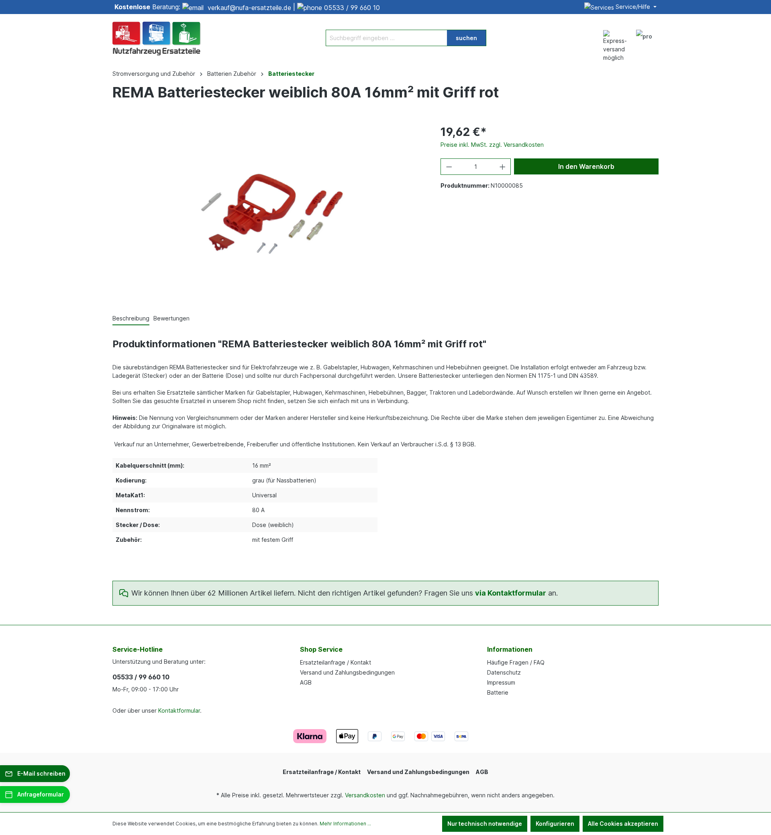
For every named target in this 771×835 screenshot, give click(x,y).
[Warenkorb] (662, 33)
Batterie (497, 692)
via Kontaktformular (510, 593)
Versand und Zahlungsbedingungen (347, 672)
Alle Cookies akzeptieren (623, 823)
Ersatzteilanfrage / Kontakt (335, 662)
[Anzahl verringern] (449, 166)
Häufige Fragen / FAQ (516, 662)
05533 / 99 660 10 (352, 8)
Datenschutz (504, 672)
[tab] (130, 318)
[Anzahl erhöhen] (502, 166)
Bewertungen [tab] (171, 318)
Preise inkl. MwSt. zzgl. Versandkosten (492, 144)
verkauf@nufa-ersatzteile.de (249, 8)
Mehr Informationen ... (345, 824)
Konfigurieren (555, 823)
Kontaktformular (179, 710)
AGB (306, 682)
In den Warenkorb (586, 166)
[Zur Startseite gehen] (156, 37)
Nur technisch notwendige (484, 823)
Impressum (501, 682)
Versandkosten (365, 795)
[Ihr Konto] (644, 38)
